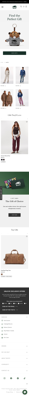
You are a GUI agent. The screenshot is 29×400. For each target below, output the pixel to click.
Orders (3, 346)
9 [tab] (19, 118)
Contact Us (5, 370)
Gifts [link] (7, 62)
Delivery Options (8, 327)
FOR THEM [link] (3, 108)
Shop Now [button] (14, 214)
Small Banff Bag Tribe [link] (6, 270)
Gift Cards (6, 337)
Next (27, 119)
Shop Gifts (14, 53)
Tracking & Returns (8, 324)
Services (4, 317)
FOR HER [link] (2, 85)
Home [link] (2, 62)
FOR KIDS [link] (17, 108)
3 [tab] (11, 118)
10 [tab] (21, 118)
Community (5, 364)
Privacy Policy (9, 392)
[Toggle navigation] (2, 7)
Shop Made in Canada (9, 330)
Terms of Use (19, 392)
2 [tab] (9, 118)
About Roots (5, 358)
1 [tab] (8, 118)
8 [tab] (18, 118)
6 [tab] (15, 118)
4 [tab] (12, 118)
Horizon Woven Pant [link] (5, 155)
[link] (14, 6)
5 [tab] (13, 118)
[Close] (1, 187)
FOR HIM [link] (17, 85)
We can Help (5, 352)
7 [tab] (16, 118)
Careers (5, 334)
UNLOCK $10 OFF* (1, 194)
